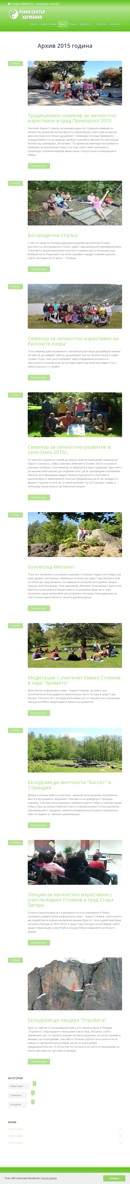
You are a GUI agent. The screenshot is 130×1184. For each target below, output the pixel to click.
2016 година (16, 1142)
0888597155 (27, 3)
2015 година (16, 1135)
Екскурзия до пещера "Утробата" (67, 1020)
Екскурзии (19, 1104)
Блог (62, 24)
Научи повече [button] (49, 1178)
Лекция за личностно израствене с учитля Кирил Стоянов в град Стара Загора (70, 899)
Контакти (115, 24)
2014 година (16, 1128)
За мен (72, 24)
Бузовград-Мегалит (51, 567)
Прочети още (38, 165)
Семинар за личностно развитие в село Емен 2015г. (69, 449)
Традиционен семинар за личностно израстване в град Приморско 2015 (72, 118)
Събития (101, 24)
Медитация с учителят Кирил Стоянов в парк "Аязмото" (74, 680)
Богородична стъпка (53, 235)
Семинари (19, 1094)
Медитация (19, 1085)
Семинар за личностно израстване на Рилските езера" (73, 341)
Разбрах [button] (114, 1178)
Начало (33, 24)
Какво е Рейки (48, 24)
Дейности (85, 24)
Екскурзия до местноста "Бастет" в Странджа (69, 785)
